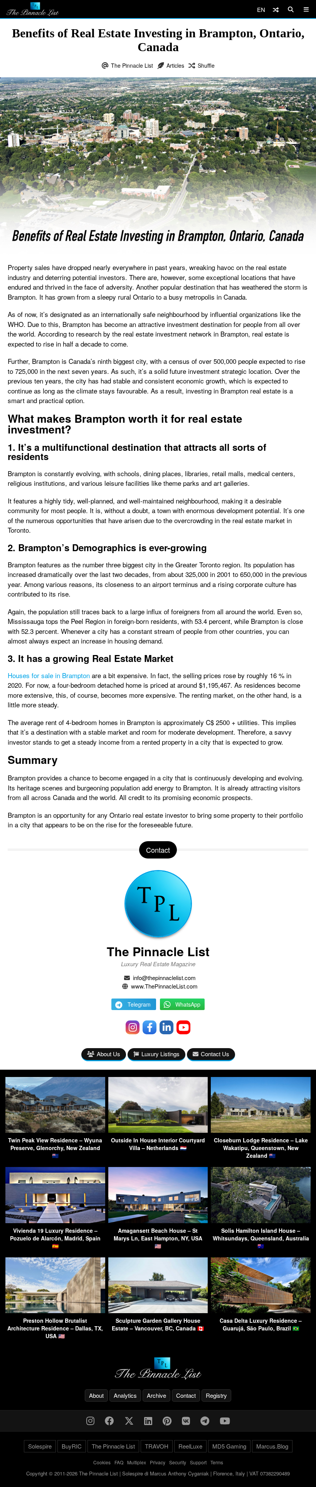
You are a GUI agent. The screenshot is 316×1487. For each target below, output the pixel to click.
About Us (108, 1054)
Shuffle (206, 65)
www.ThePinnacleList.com (164, 986)
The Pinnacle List (132, 65)
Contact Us (215, 1054)
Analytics (125, 1395)
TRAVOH (156, 1446)
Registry (216, 1395)
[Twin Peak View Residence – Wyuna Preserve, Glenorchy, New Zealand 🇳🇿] (55, 1130)
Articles (175, 65)
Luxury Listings (160, 1054)
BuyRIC (72, 1446)
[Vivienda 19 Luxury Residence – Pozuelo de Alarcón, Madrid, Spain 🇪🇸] (55, 1221)
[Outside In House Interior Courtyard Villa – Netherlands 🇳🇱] (158, 1130)
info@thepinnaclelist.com (164, 978)
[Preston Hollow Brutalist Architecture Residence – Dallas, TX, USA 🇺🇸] (55, 1311)
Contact (186, 1395)
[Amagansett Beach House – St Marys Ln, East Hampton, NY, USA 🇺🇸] (158, 1221)
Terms (216, 1462)
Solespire (40, 1446)
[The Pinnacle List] (158, 1368)
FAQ (118, 1462)
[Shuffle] (275, 9)
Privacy (157, 1462)
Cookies (102, 1462)
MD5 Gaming (229, 1446)
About (96, 1395)
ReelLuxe (190, 1446)
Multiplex (136, 1462)
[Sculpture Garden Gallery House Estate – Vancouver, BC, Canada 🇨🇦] (158, 1311)
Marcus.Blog (272, 1446)
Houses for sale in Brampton (49, 675)
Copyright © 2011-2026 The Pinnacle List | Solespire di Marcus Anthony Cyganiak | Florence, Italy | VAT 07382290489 (158, 1473)
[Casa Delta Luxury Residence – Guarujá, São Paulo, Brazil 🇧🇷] (261, 1311)
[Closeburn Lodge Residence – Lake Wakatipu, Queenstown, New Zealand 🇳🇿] (261, 1130)
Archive (156, 1395)
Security (177, 1462)
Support (198, 1462)
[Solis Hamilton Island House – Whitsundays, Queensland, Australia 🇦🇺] (261, 1221)
